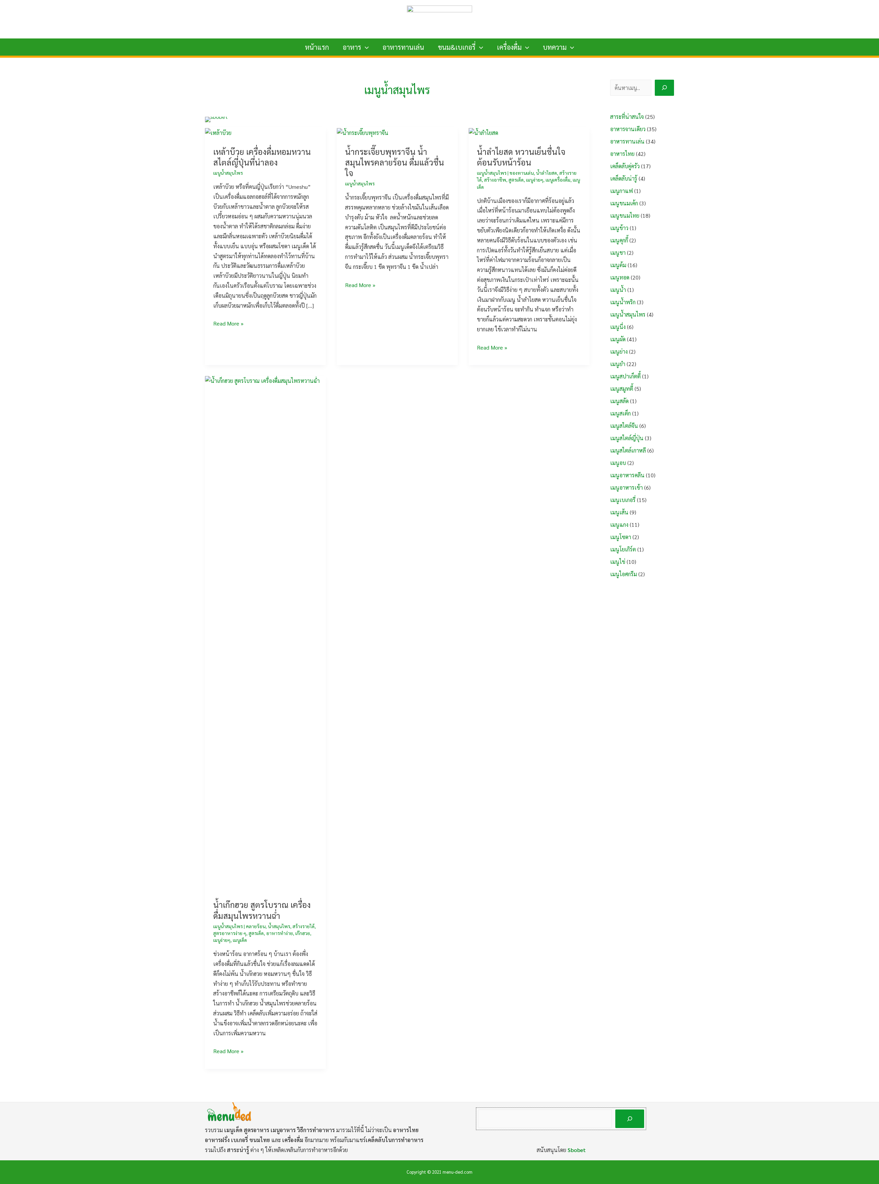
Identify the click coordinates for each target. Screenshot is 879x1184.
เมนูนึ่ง (618, 326)
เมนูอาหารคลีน (627, 475)
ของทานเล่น (522, 173)
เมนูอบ (618, 462)
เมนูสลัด (619, 401)
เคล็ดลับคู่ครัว (625, 166)
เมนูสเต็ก (620, 413)
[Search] (664, 88)
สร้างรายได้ (304, 926)
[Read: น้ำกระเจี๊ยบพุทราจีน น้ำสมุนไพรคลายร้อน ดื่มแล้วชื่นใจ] (362, 132)
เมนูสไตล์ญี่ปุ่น (626, 438)
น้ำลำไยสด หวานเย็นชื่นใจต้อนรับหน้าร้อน (521, 157)
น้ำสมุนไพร (279, 926)
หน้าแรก (317, 47)
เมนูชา (618, 252)
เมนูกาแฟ (621, 190)
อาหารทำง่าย (279, 933)
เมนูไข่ (617, 561)
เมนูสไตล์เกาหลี (628, 450)
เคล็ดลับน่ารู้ (623, 178)
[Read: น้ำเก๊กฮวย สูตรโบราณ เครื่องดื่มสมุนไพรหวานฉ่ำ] (265, 632)
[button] (365, 47)
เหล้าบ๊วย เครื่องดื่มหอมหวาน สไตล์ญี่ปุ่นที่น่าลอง (262, 157)
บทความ (555, 47)
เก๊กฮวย (302, 933)
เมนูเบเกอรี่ (623, 499)
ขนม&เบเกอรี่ (457, 47)
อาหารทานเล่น (403, 47)
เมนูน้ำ (618, 289)
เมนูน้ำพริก (623, 302)
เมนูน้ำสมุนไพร (228, 173)
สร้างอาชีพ (495, 180)
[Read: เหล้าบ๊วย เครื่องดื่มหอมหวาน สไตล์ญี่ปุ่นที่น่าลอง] (218, 132)
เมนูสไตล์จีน (624, 425)
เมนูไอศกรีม (623, 574)
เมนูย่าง (619, 351)
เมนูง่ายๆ (534, 180)
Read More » (228, 324)
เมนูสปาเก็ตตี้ (625, 376)
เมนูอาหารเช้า (626, 487)
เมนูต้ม (618, 265)
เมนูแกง (619, 524)
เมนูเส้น (619, 512)
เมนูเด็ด (240, 940)
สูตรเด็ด (516, 180)
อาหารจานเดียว (628, 129)
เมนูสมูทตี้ (621, 388)
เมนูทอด (619, 277)
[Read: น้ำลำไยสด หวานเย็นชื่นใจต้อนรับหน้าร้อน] (483, 132)
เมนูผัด (618, 339)
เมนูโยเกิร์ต (623, 549)
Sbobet (577, 1149)
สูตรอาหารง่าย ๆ (229, 933)
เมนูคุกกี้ (619, 240)
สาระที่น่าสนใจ (627, 116)
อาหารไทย (622, 153)
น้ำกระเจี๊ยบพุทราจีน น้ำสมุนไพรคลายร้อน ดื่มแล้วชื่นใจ (394, 162)
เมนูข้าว (619, 227)
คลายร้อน (255, 926)
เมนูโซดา (620, 536)
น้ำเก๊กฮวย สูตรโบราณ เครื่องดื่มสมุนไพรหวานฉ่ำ (262, 910)
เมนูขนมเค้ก (624, 203)
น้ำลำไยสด (546, 173)
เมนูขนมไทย (624, 215)
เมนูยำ (617, 363)
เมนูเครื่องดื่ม (558, 180)
